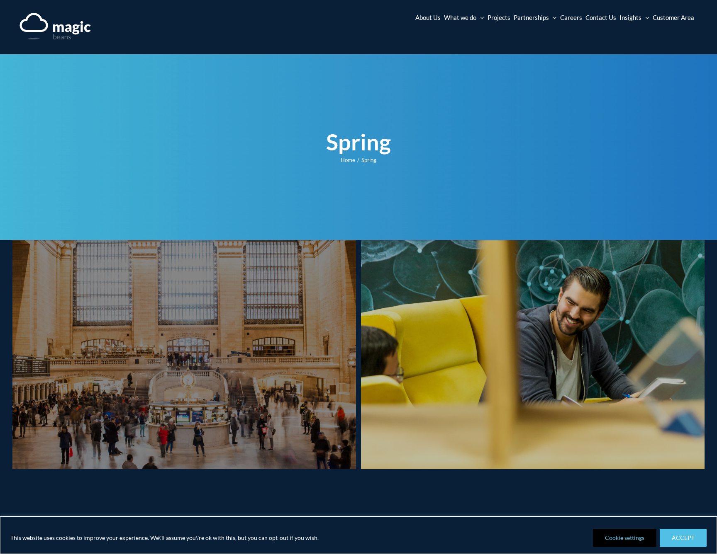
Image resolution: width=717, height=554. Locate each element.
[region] (358, 535)
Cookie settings (624, 537)
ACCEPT (683, 537)
